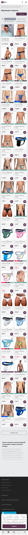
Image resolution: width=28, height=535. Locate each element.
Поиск (19, 533)
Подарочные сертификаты (5, 39)
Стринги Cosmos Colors (6, 127)
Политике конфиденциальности (15, 522)
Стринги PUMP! (19, 149)
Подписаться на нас (10, 513)
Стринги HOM (19, 83)
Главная (2, 533)
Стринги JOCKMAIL (7, 241)
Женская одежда (6, 490)
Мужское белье (5, 482)
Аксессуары (4, 487)
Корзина (14, 532)
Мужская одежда (6, 485)
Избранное (25, 533)
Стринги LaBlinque (7, 172)
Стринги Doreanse (20, 38)
